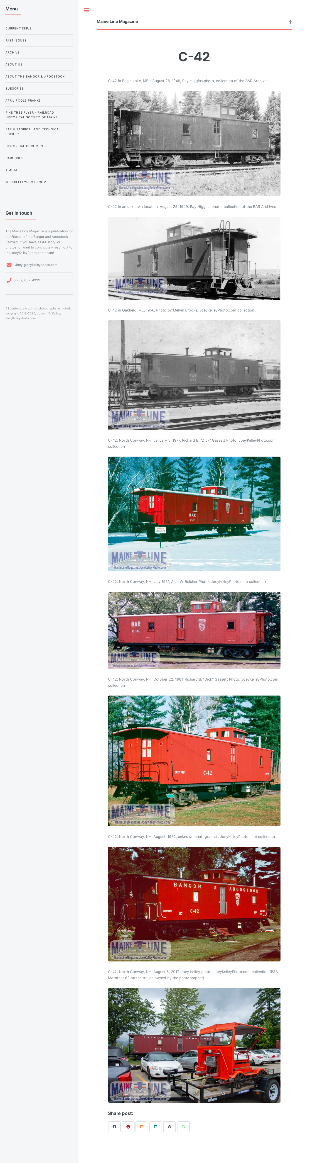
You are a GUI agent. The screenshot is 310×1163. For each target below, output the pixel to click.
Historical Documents (26, 146)
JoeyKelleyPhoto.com (26, 182)
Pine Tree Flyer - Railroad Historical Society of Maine (31, 115)
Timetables (15, 170)
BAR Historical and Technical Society (33, 131)
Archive (12, 52)
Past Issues (16, 40)
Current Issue (18, 28)
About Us (14, 64)
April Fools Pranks (23, 100)
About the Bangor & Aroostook (35, 76)
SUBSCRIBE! (15, 88)
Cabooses (14, 158)
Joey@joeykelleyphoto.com (36, 265)
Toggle (87, 10)
